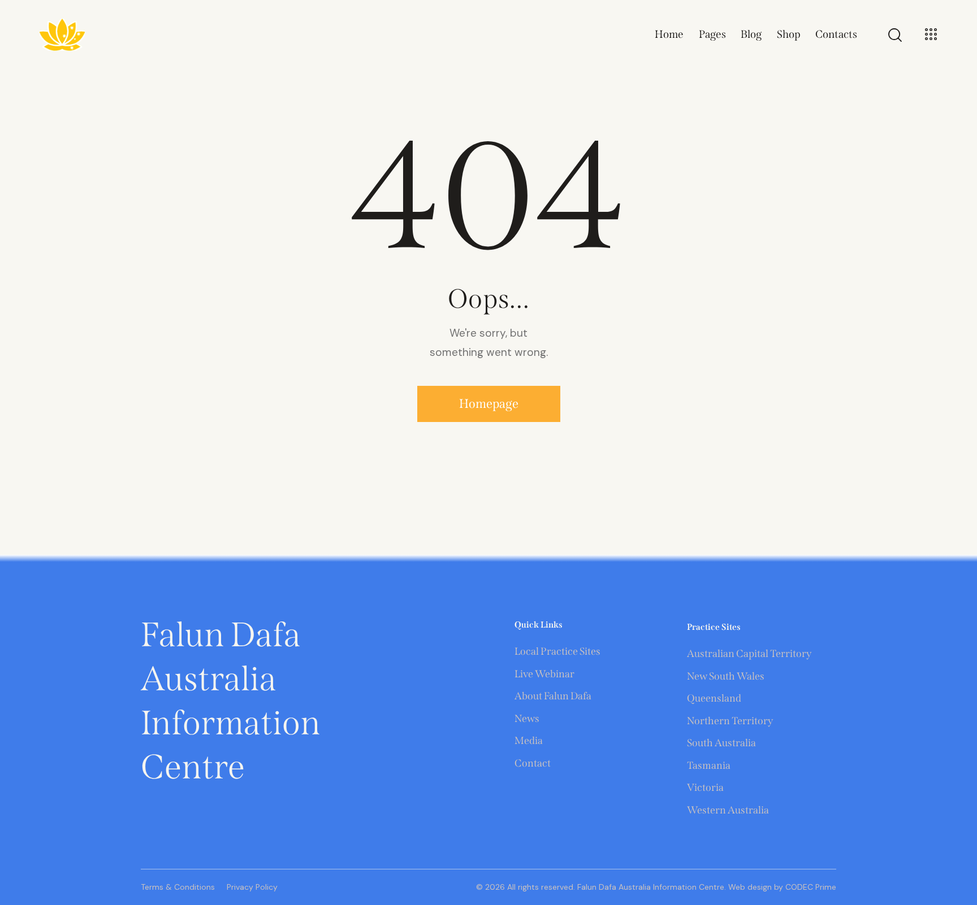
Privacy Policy (252, 887)
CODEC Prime (809, 887)
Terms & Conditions (178, 887)
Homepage (488, 403)
